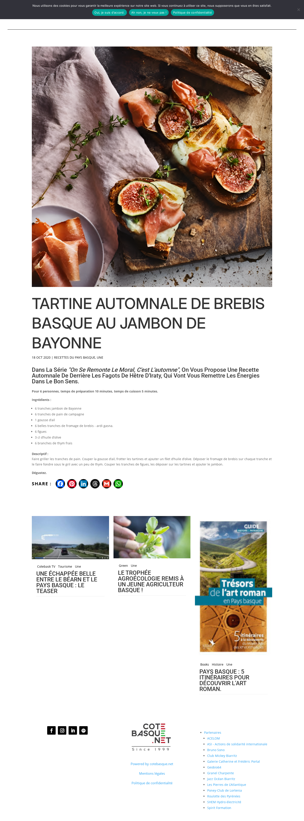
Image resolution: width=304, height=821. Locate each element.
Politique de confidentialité (152, 783)
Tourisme (65, 567)
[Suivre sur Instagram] (62, 730)
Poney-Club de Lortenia (224, 790)
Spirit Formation (219, 808)
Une (100, 357)
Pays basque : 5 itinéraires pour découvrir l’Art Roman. (224, 680)
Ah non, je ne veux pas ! (148, 12)
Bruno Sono (216, 750)
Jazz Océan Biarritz (221, 779)
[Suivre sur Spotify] (83, 730)
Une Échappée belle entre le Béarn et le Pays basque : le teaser (66, 582)
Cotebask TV (46, 567)
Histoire (217, 664)
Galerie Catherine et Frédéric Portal (233, 761)
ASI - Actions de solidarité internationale (237, 744)
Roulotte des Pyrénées (223, 796)
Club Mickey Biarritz (222, 756)
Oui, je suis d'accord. (109, 12)
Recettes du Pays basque (74, 357)
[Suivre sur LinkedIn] (73, 730)
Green (123, 566)
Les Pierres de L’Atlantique (226, 784)
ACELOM (213, 738)
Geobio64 (214, 767)
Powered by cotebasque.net (152, 764)
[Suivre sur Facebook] (51, 730)
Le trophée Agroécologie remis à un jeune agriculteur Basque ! (151, 581)
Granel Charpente (220, 773)
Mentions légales (152, 773)
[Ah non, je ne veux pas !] (298, 9)
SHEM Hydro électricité (224, 802)
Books (204, 664)
